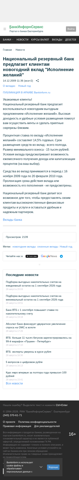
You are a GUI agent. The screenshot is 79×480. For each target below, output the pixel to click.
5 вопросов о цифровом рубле (24, 362)
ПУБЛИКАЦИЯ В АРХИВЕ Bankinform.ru (26, 92)
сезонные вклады (47, 246)
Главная (7, 49)
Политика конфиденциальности (37, 421)
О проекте (9, 421)
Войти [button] (71, 28)
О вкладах (9, 85)
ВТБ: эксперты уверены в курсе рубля (28, 351)
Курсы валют (40, 39)
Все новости (14, 383)
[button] (5, 29)
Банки (7, 39)
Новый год (24, 85)
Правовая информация (17, 426)
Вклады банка (12, 219)
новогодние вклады (24, 246)
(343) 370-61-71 (12, 415)
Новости (22, 39)
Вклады (57, 39)
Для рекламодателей (47, 426)
